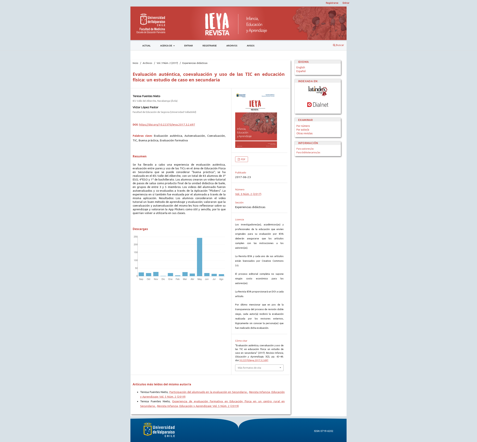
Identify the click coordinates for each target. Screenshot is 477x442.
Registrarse (210, 45)
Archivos (231, 45)
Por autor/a (302, 129)
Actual (146, 45)
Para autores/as (305, 148)
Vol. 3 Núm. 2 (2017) (167, 63)
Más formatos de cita (249, 367)
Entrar (188, 45)
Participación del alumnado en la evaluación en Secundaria (208, 392)
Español (301, 71)
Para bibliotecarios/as (308, 152)
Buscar (339, 45)
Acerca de (166, 45)
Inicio (135, 63)
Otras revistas (304, 133)
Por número (303, 125)
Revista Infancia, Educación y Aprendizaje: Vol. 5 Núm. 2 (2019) (198, 406)
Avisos (250, 45)
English (300, 67)
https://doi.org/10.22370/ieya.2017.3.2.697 (167, 124)
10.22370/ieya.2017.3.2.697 (253, 360)
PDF (242, 159)
